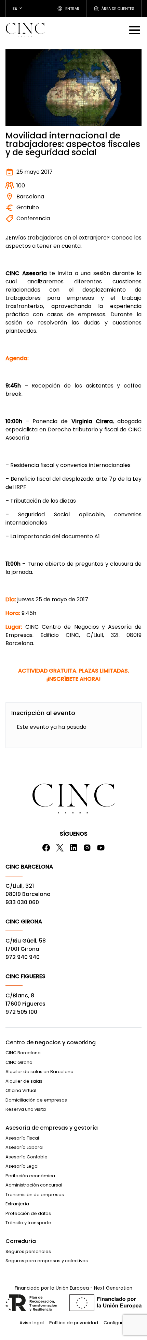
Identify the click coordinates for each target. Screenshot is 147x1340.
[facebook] (46, 848)
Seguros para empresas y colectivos (46, 1260)
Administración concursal (33, 1185)
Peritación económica (30, 1175)
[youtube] (101, 848)
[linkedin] (73, 848)
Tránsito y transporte (28, 1222)
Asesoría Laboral (24, 1147)
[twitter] (60, 848)
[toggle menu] (135, 30)
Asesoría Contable (26, 1157)
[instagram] (87, 848)
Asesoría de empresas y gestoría (51, 1128)
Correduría (20, 1241)
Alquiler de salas (23, 1081)
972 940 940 (22, 957)
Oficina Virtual (20, 1090)
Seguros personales (28, 1251)
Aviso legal (31, 1322)
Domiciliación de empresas (36, 1100)
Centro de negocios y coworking (50, 1042)
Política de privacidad (73, 1322)
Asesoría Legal (22, 1166)
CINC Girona (18, 1062)
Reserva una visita (25, 1109)
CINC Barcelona (23, 1052)
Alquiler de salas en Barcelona (39, 1071)
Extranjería (17, 1204)
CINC (24, 30)
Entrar (72, 8)
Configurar (116, 1322)
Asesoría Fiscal (22, 1138)
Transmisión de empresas (34, 1194)
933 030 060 (22, 902)
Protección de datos (28, 1213)
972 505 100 (21, 1012)
